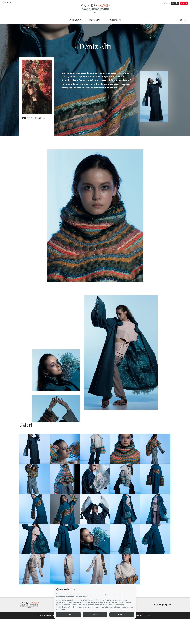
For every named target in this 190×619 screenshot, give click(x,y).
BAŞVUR (184, 3)
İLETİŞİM (175, 3)
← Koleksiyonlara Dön (28, 27)
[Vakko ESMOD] (95, 8)
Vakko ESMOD (75, 20)
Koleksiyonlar (114, 20)
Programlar (94, 20)
